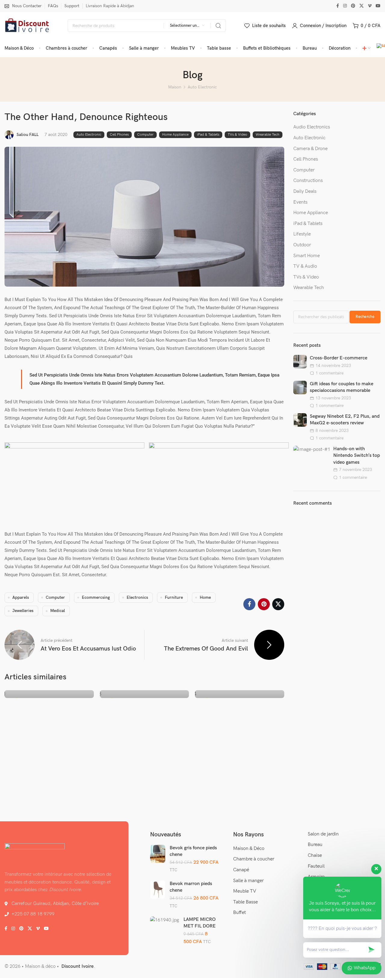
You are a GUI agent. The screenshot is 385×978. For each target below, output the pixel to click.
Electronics (137, 597)
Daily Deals (304, 191)
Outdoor (302, 245)
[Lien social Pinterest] (353, 6)
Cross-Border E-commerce (338, 358)
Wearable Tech (267, 134)
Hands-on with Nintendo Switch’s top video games (356, 455)
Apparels (20, 597)
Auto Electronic (202, 87)
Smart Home (306, 256)
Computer (145, 134)
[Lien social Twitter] (361, 6)
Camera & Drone (310, 149)
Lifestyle (302, 234)
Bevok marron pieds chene (191, 887)
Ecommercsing (96, 597)
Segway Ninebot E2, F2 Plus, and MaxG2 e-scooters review (345, 420)
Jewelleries (22, 610)
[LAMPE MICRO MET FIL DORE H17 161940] (164, 920)
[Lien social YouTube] (378, 6)
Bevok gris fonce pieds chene (193, 851)
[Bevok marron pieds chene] (157, 890)
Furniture (174, 597)
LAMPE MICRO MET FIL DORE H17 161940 (199, 926)
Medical (57, 610)
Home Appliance (175, 134)
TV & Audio (305, 266)
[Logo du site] (27, 26)
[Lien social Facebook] (337, 6)
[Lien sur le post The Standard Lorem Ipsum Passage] (49, 697)
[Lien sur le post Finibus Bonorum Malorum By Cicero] (240, 697)
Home (205, 597)
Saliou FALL (27, 134)
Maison (174, 87)
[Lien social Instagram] (345, 6)
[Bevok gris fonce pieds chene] (157, 854)
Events (300, 202)
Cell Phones (119, 134)
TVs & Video (237, 134)
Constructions (308, 180)
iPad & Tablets (208, 134)
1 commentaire (329, 373)
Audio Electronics (311, 127)
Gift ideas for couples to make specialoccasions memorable (341, 387)
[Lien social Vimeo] (370, 6)
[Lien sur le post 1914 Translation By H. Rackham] (144, 697)
